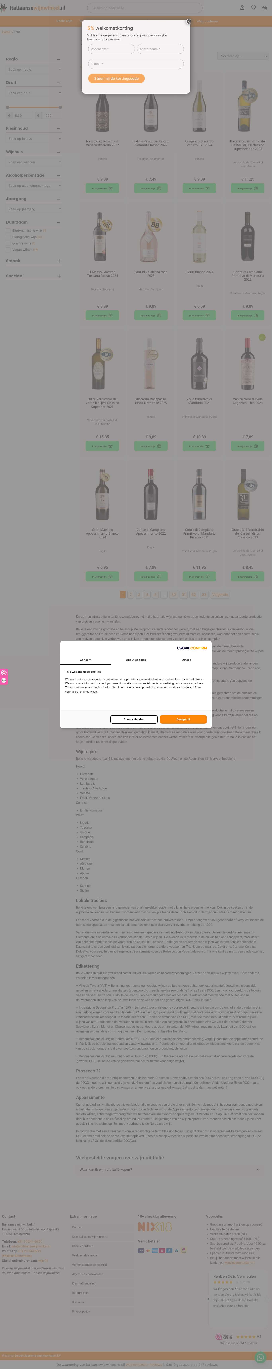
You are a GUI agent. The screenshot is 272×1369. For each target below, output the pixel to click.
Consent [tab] (85, 659)
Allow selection (134, 719)
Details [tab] (186, 659)
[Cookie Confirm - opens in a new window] (192, 648)
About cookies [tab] (136, 659)
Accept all (183, 719)
